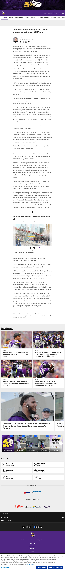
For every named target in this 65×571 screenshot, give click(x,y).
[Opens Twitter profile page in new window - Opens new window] (23, 42)
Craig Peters (23, 37)
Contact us (32, 548)
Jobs (32, 551)
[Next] (39, 248)
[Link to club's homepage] (3, 12)
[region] (32, 562)
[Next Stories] (61, 443)
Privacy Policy (32, 543)
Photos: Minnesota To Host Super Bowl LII (31, 217)
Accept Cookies (42, 567)
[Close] (62, 556)
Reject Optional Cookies (55, 567)
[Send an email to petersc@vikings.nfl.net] (29, 42)
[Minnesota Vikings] (32, 535)
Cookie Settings (5, 567)
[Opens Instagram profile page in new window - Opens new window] (26, 42)
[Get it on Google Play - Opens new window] (38, 528)
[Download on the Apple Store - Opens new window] (26, 527)
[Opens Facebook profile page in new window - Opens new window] (21, 42)
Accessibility (32, 546)
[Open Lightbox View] (32, 239)
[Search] (59, 13)
